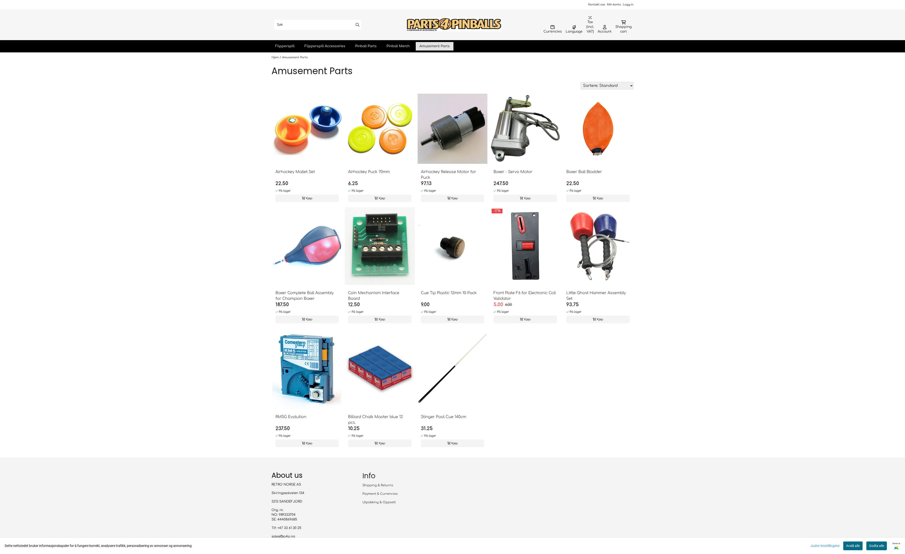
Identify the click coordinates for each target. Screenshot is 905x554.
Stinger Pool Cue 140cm (443, 417)
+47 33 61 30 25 (289, 528)
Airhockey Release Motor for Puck (448, 175)
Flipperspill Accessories (324, 46)
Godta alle (876, 546)
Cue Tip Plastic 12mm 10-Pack (449, 293)
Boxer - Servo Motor (513, 172)
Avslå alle (853, 546)
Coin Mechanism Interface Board (373, 296)
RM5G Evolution (291, 417)
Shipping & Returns (377, 485)
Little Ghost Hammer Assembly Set (596, 296)
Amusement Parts (435, 46)
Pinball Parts (366, 46)
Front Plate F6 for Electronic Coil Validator (525, 296)
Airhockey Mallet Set (295, 172)
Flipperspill (285, 46)
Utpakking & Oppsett (379, 502)
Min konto (614, 4)
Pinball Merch (398, 46)
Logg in (628, 4)
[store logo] (454, 24)
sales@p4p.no (283, 536)
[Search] (357, 25)
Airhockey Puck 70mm (369, 172)
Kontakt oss (596, 4)
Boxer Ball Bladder (584, 172)
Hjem (276, 57)
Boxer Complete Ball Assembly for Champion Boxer (305, 296)
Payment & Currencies (380, 493)
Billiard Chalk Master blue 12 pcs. (375, 420)
